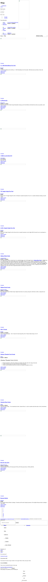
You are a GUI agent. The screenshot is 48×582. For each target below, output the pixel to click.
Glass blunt (2, 158)
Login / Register (8, 544)
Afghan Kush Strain (5, 287)
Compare (6, 541)
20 (3, 515)
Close (1, 550)
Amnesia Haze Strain (5, 402)
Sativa (1, 356)
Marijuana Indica (3, 289)
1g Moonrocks (3, 100)
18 (3, 513)
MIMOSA (9, 33)
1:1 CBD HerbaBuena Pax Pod (8, 65)
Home (1, 35)
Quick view (2, 72)
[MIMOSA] (5, 34)
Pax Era (1, 67)
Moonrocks (2, 102)
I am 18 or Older (3, 567)
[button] (2, 71)
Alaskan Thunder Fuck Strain (7, 354)
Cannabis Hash (3, 258)
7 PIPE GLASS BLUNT (6, 155)
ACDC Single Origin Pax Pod (7, 228)
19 (3, 514)
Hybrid (1, 331)
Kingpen (2, 500)
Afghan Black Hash (5, 256)
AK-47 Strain (3, 329)
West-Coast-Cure (3, 464)
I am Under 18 (9, 567)
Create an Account (3, 556)
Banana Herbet (4, 498)
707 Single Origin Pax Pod (6, 191)
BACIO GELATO (4, 462)
